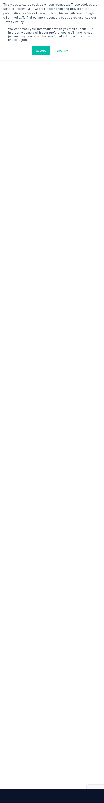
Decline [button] (62, 50)
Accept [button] (41, 50)
